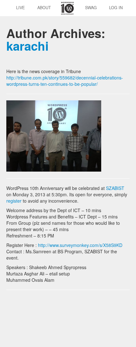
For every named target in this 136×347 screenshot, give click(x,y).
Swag (91, 7)
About (44, 7)
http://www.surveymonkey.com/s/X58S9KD (80, 245)
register (14, 201)
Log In (116, 7)
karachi (27, 45)
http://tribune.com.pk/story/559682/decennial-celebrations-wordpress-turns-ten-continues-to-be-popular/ (64, 80)
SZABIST (114, 188)
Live (20, 7)
